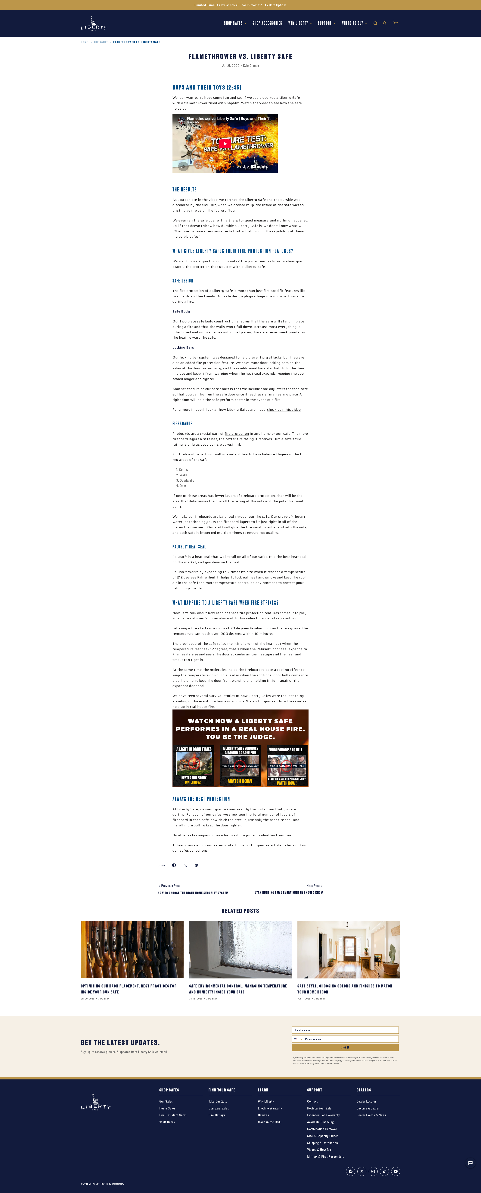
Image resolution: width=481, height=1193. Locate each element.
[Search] (375, 23)
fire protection (237, 433)
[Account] (384, 23)
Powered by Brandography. (113, 1183)
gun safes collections (190, 850)
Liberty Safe (94, 1183)
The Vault (101, 42)
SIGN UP (345, 1047)
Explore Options (276, 5)
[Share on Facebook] (173, 865)
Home (84, 42)
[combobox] (297, 1039)
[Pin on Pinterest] (196, 865)
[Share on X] (185, 865)
